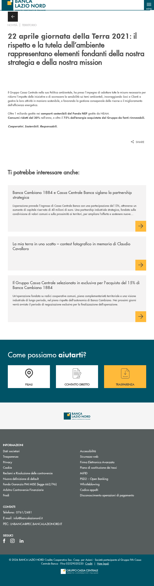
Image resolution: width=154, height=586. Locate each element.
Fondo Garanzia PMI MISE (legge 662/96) (38, 484)
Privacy (7, 462)
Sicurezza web (89, 456)
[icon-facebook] (4, 541)
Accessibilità (88, 451)
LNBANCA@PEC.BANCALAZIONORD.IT (36, 524)
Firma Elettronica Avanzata (97, 462)
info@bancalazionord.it (28, 518)
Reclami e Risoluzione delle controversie (28, 473)
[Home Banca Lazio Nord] (23, 5)
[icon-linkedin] (21, 541)
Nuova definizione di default (21, 479)
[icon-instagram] (12, 541)
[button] (149, 5)
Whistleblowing (89, 484)
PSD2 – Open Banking (109, 479)
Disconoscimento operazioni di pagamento (107, 495)
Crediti (88, 563)
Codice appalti (89, 490)
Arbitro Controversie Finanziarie (38, 490)
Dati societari (11, 451)
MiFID (83, 473)
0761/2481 (24, 512)
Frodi (6, 495)
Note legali (103, 563)
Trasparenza (10, 456)
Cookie (7, 467)
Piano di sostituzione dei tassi (98, 467)
